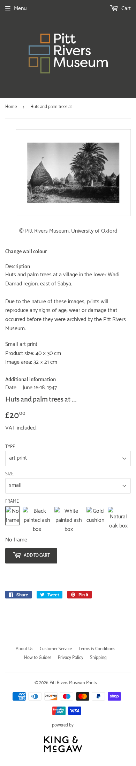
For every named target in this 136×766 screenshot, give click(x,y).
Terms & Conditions (96, 649)
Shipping (98, 657)
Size (9, 474)
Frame (12, 501)
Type (10, 447)
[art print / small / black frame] (36, 520)
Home (11, 107)
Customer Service (56, 649)
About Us (24, 649)
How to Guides (37, 657)
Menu (20, 8)
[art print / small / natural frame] (118, 520)
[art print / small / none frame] (12, 520)
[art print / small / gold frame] (95, 520)
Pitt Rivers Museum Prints (73, 683)
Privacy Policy (70, 657)
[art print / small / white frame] (68, 520)
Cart (125, 8)
